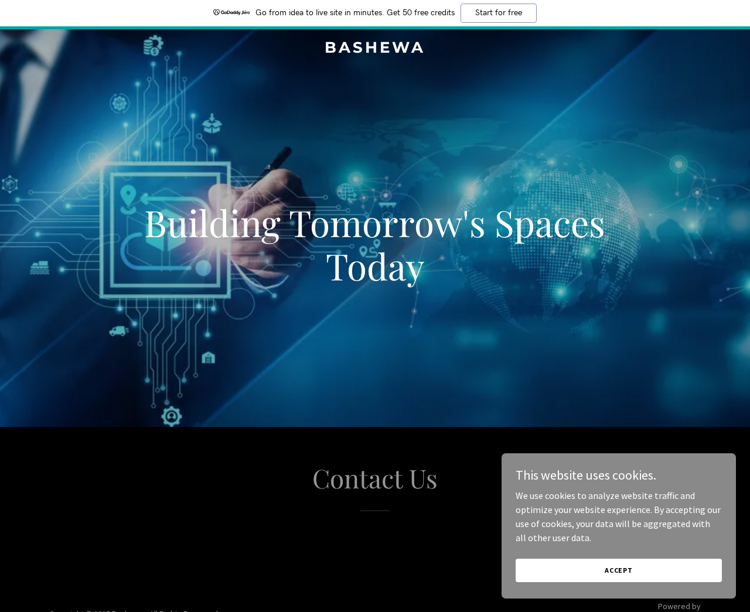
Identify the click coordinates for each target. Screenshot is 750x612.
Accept (619, 570)
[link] (375, 49)
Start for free (498, 13)
